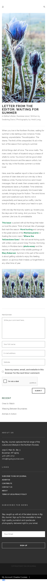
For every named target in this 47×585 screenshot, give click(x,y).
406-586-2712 (8, 456)
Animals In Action (9, 414)
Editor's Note (10, 116)
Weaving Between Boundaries (14, 409)
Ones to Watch (8, 404)
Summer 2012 (23, 116)
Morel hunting (26, 229)
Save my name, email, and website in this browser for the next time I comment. (24, 371)
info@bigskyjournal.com (13, 459)
